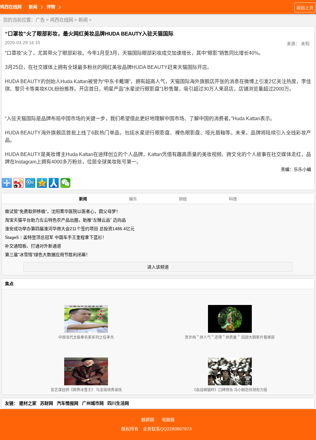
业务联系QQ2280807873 (167, 428)
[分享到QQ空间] (42, 183)
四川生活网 (118, 403)
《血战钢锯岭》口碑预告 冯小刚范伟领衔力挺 (229, 390)
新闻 (83, 20)
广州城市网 (93, 403)
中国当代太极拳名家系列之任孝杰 (86, 337)
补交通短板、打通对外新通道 (33, 245)
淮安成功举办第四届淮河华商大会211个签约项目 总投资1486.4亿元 (70, 228)
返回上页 (305, 7)
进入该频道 (158, 266)
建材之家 (27, 403)
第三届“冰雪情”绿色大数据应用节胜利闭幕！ (47, 254)
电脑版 (168, 419)
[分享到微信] (65, 183)
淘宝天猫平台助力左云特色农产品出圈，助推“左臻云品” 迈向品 (65, 220)
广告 (40, 20)
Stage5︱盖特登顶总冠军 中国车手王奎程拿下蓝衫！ (55, 237)
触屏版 (147, 419)
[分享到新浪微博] (18, 183)
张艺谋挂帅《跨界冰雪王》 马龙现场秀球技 (86, 390)
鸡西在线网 (11, 6)
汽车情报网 (67, 403)
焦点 (9, 283)
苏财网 (46, 403)
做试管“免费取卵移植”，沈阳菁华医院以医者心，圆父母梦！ (62, 211)
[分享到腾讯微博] (30, 183)
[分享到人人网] (54, 183)
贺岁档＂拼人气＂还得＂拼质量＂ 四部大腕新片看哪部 (230, 337)
